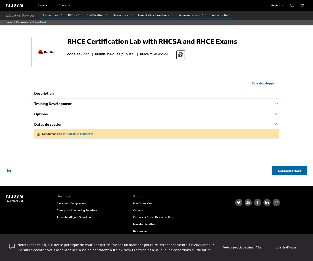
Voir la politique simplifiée (242, 247)
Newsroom (140, 231)
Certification (95, 15)
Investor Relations (144, 224)
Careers (138, 210)
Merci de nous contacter (77, 133)
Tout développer (264, 83)
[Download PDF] (180, 54)
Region (275, 5)
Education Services (20, 15)
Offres (72, 15)
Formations (50, 15)
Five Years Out (142, 203)
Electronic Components (71, 203)
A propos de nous (190, 15)
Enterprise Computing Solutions (77, 210)
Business (43, 5)
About (62, 5)
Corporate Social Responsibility (153, 217)
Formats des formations (153, 15)
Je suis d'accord (287, 247)
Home (9, 22)
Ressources (120, 15)
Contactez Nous (221, 15)
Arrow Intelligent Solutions (74, 217)
